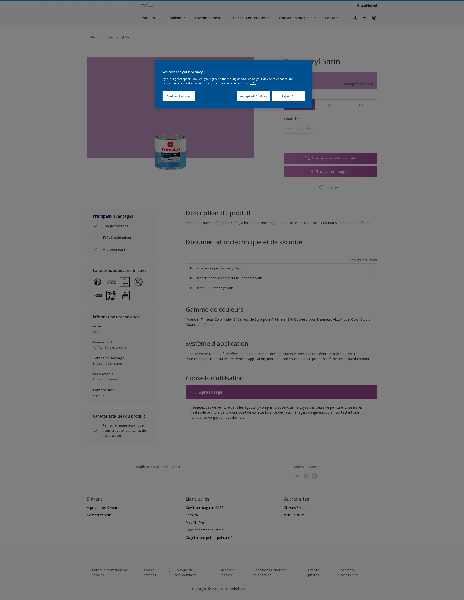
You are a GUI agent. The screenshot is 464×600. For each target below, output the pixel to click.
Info (253, 83)
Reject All (289, 96)
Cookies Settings (179, 96)
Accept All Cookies (253, 96)
